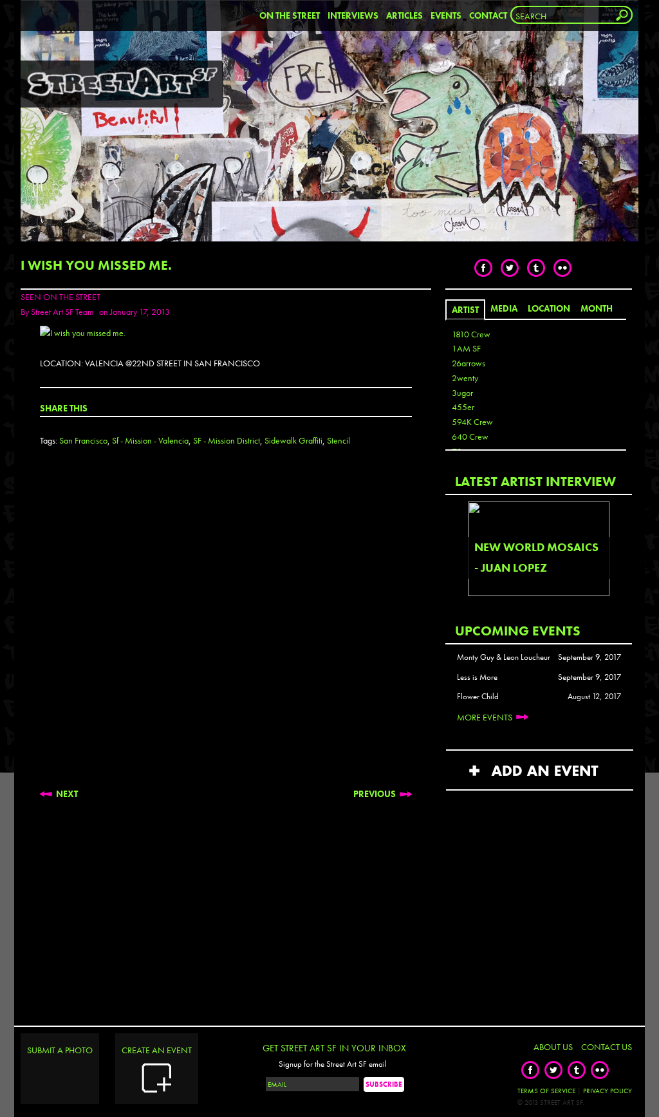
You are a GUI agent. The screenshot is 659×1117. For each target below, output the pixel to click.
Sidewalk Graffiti (293, 440)
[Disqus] (226, 628)
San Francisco (83, 440)
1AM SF (466, 348)
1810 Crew (471, 334)
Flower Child (478, 696)
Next (67, 794)
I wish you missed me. (96, 265)
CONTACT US (606, 1047)
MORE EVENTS (484, 717)
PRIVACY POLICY (607, 1090)
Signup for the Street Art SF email (333, 1064)
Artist (465, 309)
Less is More (477, 677)
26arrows (468, 363)
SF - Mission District (226, 440)
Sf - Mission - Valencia (150, 440)
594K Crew (472, 421)
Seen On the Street (60, 297)
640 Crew (470, 436)
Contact (488, 15)
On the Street (289, 15)
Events (446, 15)
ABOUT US (553, 1047)
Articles (404, 15)
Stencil (338, 440)
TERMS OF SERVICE (546, 1090)
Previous (374, 794)
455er (463, 407)
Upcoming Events (517, 630)
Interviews (353, 15)
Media (503, 308)
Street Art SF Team (62, 311)
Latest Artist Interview (535, 481)
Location (549, 308)
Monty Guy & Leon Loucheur (503, 657)
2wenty (465, 378)
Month (596, 308)
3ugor (462, 393)
